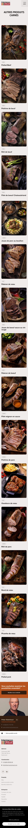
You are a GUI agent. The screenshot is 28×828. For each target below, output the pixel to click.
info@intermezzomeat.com (10, 765)
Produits (3, 794)
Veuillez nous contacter (14, 692)
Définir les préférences (14, 820)
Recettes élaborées (6, 784)
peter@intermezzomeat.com (10, 727)
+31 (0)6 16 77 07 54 (8, 725)
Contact (3, 801)
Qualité (3, 797)
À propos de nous (6, 792)
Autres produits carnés (7, 782)
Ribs (2, 780)
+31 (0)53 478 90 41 (8, 762)
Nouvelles (4, 799)
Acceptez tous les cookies (14, 824)
